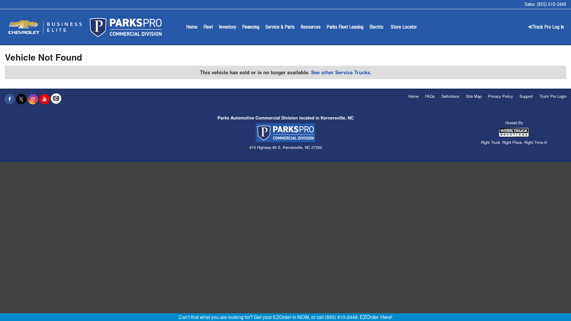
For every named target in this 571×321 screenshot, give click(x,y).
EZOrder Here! (376, 316)
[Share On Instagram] (33, 99)
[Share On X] (21, 99)
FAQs (430, 96)
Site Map (473, 96)
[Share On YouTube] (44, 99)
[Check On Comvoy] (56, 99)
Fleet (208, 27)
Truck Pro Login (553, 96)
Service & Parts (280, 27)
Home (191, 27)
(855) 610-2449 (551, 4)
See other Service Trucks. (341, 72)
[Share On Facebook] (9, 99)
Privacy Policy (500, 96)
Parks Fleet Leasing (345, 27)
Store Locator (404, 27)
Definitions (450, 96)
